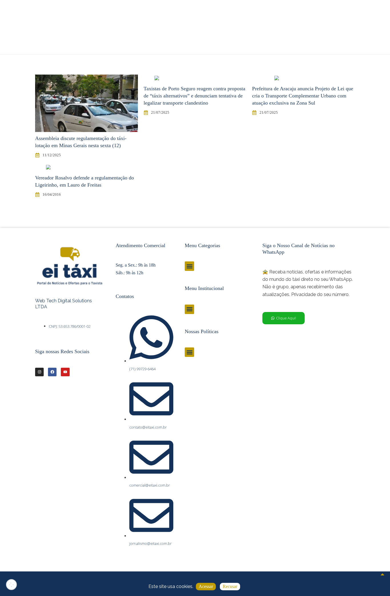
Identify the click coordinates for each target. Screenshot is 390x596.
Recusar (230, 586)
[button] (189, 266)
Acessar (206, 586)
